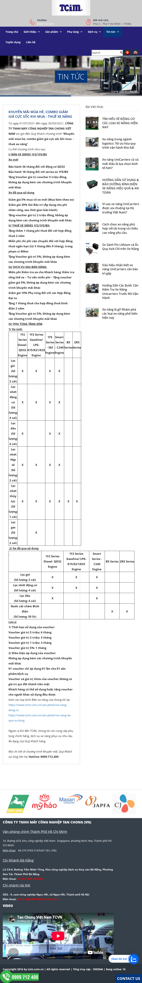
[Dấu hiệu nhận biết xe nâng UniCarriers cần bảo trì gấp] (92, 268)
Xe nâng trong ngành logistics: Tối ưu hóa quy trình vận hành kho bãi (119, 143)
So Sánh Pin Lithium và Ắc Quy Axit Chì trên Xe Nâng (120, 247)
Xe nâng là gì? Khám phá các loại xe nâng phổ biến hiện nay (120, 313)
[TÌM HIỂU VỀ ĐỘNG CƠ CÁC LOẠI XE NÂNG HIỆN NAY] (92, 123)
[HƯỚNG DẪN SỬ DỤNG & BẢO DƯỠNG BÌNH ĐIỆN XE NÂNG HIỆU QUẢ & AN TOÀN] (92, 184)
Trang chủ (12, 32)
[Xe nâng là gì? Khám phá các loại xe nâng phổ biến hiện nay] (92, 312)
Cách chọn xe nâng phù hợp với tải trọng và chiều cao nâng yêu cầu (120, 228)
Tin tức (110, 32)
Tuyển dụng (13, 42)
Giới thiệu (30, 32)
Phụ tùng (73, 32)
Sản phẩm (51, 32)
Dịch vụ (92, 32)
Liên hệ (30, 42)
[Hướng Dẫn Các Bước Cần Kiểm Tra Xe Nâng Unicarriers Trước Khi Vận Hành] (92, 288)
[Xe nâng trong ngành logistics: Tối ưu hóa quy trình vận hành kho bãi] (92, 142)
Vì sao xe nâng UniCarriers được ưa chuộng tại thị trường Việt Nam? (120, 208)
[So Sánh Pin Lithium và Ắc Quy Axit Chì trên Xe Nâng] (92, 249)
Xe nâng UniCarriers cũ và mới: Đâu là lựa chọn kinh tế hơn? (120, 164)
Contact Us (128, 978)
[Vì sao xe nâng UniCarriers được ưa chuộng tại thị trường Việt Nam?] (92, 206)
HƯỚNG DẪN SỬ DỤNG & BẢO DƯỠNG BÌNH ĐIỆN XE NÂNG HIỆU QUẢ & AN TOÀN (120, 186)
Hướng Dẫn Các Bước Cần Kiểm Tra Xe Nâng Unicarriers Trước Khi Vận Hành (120, 291)
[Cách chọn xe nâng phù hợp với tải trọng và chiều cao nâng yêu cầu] (92, 227)
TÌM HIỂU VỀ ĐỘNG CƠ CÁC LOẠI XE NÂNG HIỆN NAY (120, 123)
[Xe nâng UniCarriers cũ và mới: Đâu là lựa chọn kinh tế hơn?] (92, 164)
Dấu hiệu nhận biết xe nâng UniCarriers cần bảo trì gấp (120, 269)
